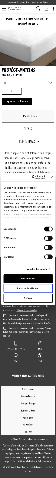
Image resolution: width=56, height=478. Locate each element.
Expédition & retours (18, 439)
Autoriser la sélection (28, 288)
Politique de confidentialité (27, 310)
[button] (15, 358)
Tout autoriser (28, 278)
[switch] (48, 239)
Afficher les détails (37, 269)
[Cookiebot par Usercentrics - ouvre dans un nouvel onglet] (33, 177)
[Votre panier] (46, 9)
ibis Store (28, 431)
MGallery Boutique (28, 396)
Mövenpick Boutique (28, 403)
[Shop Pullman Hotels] (19, 9)
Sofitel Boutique (28, 389)
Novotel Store (28, 417)
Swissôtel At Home (28, 410)
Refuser (28, 298)
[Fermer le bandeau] (51, 177)
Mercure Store (28, 424)
